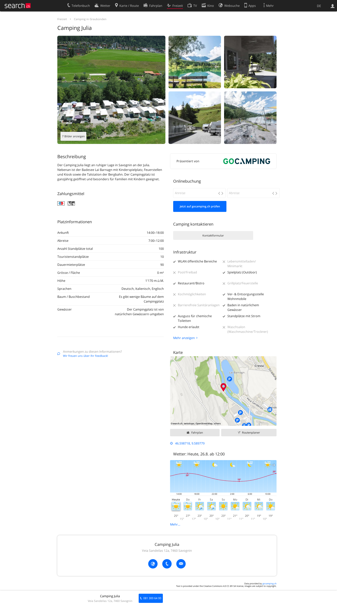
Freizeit (62, 19)
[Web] (153, 564)
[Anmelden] (332, 6)
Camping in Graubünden (90, 19)
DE (319, 6)
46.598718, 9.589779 (190, 443)
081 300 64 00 (152, 598)
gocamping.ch (270, 583)
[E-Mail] (181, 564)
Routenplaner (251, 432)
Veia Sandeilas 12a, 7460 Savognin (167, 550)
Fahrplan (197, 432)
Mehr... (175, 524)
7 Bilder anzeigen (73, 136)
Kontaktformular (213, 235)
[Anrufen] (167, 564)
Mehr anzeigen (184, 338)
